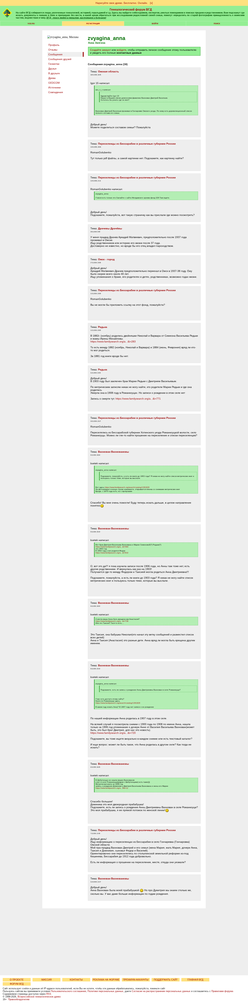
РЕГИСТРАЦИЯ (93, 24)
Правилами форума (222, 991)
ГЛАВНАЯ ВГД (195, 979)
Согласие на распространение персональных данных (161, 991)
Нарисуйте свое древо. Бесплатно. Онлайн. (121, 2)
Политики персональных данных (105, 991)
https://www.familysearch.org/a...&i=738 (111, 621)
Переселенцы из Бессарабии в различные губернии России (137, 143)
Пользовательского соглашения (68, 991)
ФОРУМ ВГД (17, 984)
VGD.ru (31, 24)
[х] (151, 2)
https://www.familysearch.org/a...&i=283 (113, 341)
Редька (102, 327)
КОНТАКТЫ (76, 979)
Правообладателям (18, 999)
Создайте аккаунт (100, 49)
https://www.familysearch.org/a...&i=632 (111, 553)
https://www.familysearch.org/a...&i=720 (113, 732)
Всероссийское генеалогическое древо (39, 996)
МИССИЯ (46, 979)
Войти (155, 24)
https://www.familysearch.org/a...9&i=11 (111, 788)
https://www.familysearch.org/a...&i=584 (111, 547)
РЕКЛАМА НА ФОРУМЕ (106, 979)
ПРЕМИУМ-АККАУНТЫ (136, 979)
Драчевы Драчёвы (110, 228)
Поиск (217, 24)
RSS (48, 994)
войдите (121, 49)
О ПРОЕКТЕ (17, 979)
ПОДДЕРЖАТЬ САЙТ (166, 979)
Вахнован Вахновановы (113, 451)
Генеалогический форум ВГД (131, 9)
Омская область (108, 71)
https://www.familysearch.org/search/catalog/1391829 (127, 487)
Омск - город (106, 259)
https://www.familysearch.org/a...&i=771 (138, 398)
